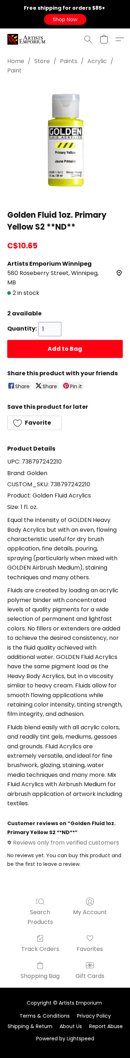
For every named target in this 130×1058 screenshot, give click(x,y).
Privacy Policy (94, 1015)
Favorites (90, 949)
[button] (65, 19)
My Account (90, 912)
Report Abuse (106, 1026)
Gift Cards (89, 976)
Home (15, 61)
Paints (68, 61)
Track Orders (40, 949)
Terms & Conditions (45, 1015)
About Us (71, 1026)
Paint (14, 70)
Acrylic (97, 61)
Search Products (40, 917)
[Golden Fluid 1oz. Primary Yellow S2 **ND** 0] (65, 140)
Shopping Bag (40, 976)
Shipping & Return (30, 1026)
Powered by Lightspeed (65, 1038)
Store (42, 61)
